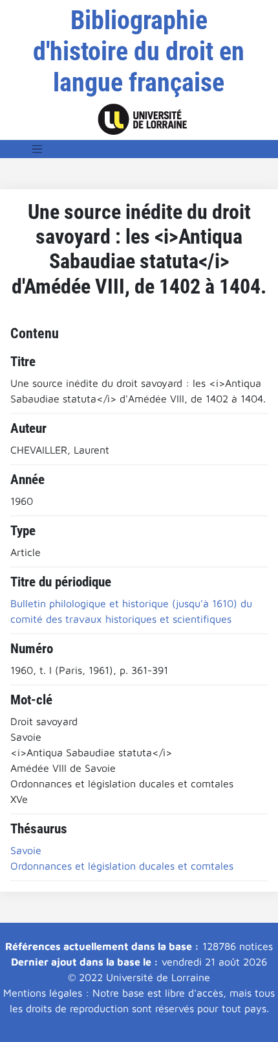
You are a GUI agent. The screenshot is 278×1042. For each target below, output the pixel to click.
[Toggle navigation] (37, 149)
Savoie (25, 850)
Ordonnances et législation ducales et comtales (121, 866)
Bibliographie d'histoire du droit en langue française (138, 51)
